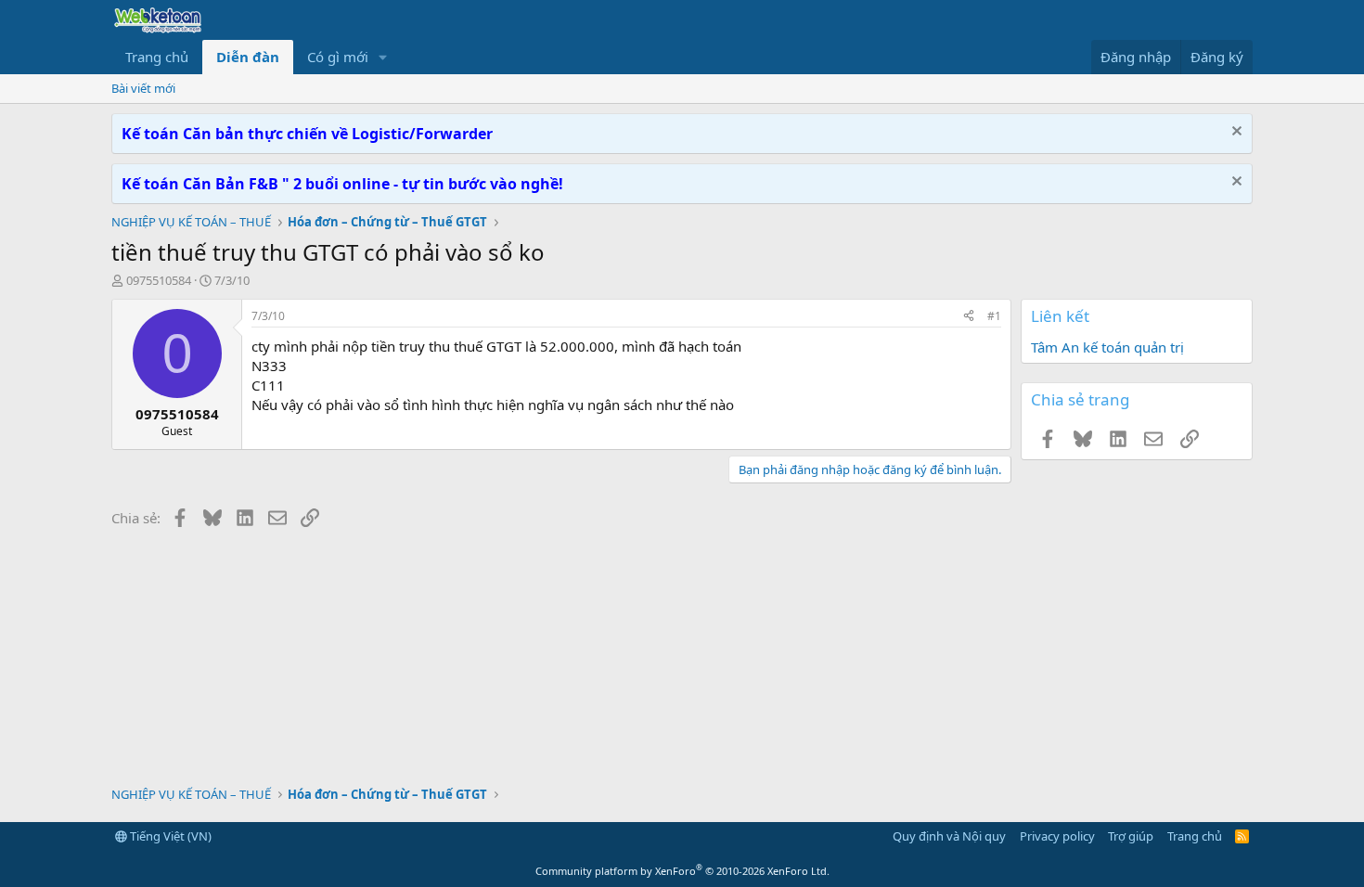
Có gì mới (337, 56)
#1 (994, 316)
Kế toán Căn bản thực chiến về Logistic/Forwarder (307, 133)
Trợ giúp (1130, 836)
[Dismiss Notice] (1234, 133)
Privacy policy (1057, 836)
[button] (383, 57)
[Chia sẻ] (969, 317)
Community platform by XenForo (682, 871)
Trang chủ (156, 56)
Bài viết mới (143, 88)
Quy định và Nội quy (949, 836)
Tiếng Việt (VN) (169, 836)
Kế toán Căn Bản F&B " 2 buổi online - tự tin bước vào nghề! (342, 184)
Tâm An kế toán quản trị (1107, 347)
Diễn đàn (247, 56)
